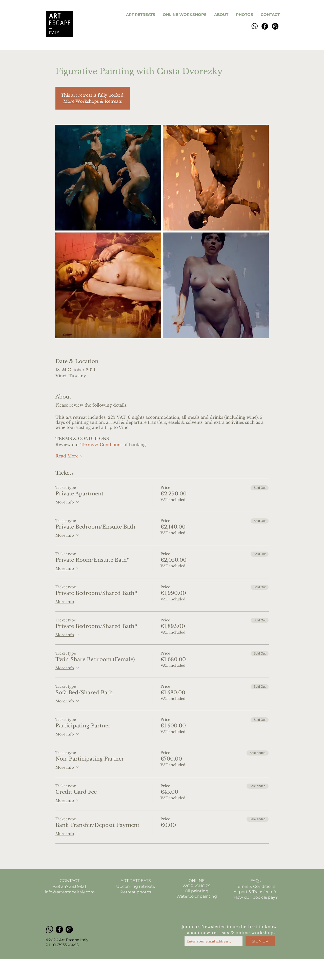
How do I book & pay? (256, 897)
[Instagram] (275, 26)
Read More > (68, 455)
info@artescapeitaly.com (70, 892)
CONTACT (69, 880)
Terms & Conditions (101, 444)
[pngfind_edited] (254, 26)
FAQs (255, 880)
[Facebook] (264, 26)
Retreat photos (135, 892)
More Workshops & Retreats (92, 101)
